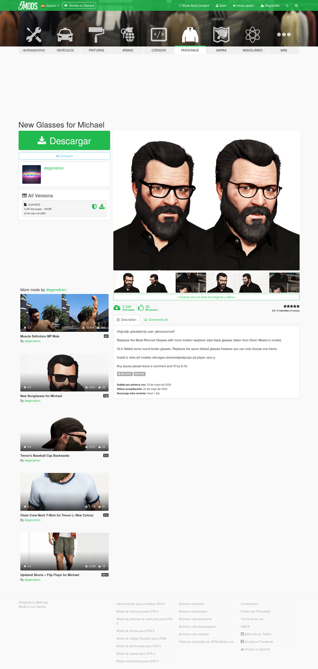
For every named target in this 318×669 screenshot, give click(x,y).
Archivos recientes (191, 604)
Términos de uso (252, 619)
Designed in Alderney (33, 602)
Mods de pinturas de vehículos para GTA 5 (144, 621)
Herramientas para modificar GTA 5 (141, 604)
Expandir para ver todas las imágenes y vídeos (206, 297)
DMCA (245, 626)
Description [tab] (128, 319)
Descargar (69, 140)
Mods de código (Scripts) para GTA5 (141, 638)
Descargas (128, 309)
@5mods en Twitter (257, 634)
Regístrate (271, 5)
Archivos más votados (194, 634)
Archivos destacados (193, 611)
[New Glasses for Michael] (206, 200)
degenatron (54, 168)
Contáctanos (249, 604)
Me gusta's (152, 309)
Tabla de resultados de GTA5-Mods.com (206, 641)
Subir (222, 5)
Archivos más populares (195, 619)
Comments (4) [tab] (157, 319)
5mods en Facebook (258, 641)
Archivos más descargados (197, 626)
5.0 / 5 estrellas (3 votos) (286, 310)
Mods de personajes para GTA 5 (139, 646)
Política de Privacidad (255, 611)
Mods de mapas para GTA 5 (136, 653)
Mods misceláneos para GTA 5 (138, 661)
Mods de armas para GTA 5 (135, 631)
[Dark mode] (287, 5)
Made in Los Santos (32, 606)
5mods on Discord (257, 649)
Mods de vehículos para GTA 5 (138, 611)
